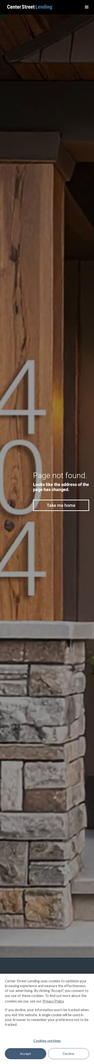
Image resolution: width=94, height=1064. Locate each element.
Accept (25, 1054)
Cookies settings (47, 1041)
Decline (68, 1054)
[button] (87, 7)
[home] (29, 7)
